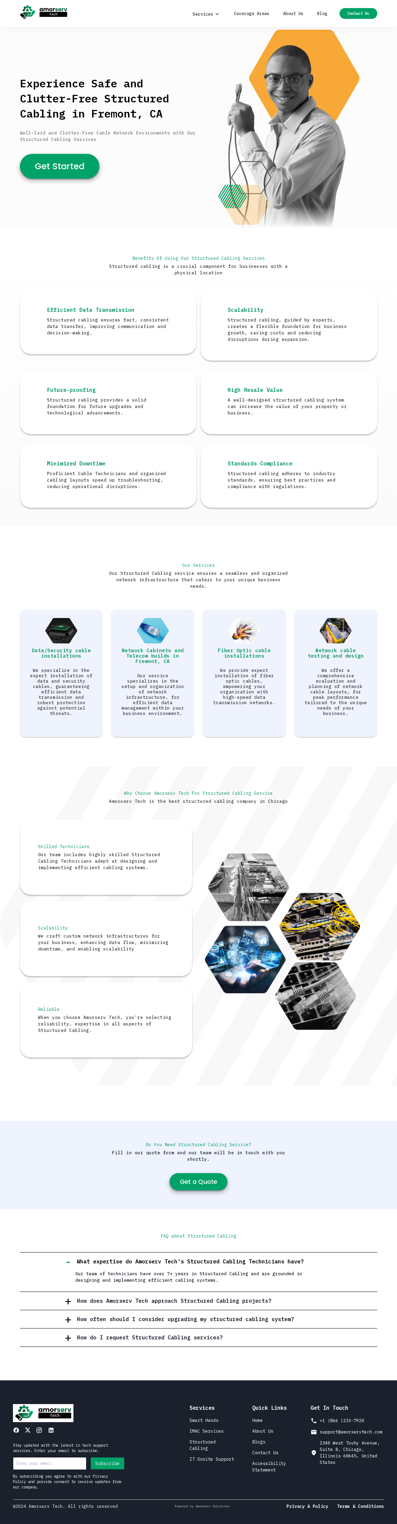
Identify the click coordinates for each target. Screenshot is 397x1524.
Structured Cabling (203, 1445)
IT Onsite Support (212, 1459)
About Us (293, 13)
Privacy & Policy (307, 1506)
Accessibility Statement (269, 1467)
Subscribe (107, 1463)
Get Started (60, 166)
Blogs (258, 1441)
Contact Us (358, 13)
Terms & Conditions (360, 1506)
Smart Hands (204, 1420)
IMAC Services (207, 1431)
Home (257, 1420)
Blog (322, 13)
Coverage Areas (252, 13)
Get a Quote (198, 1181)
